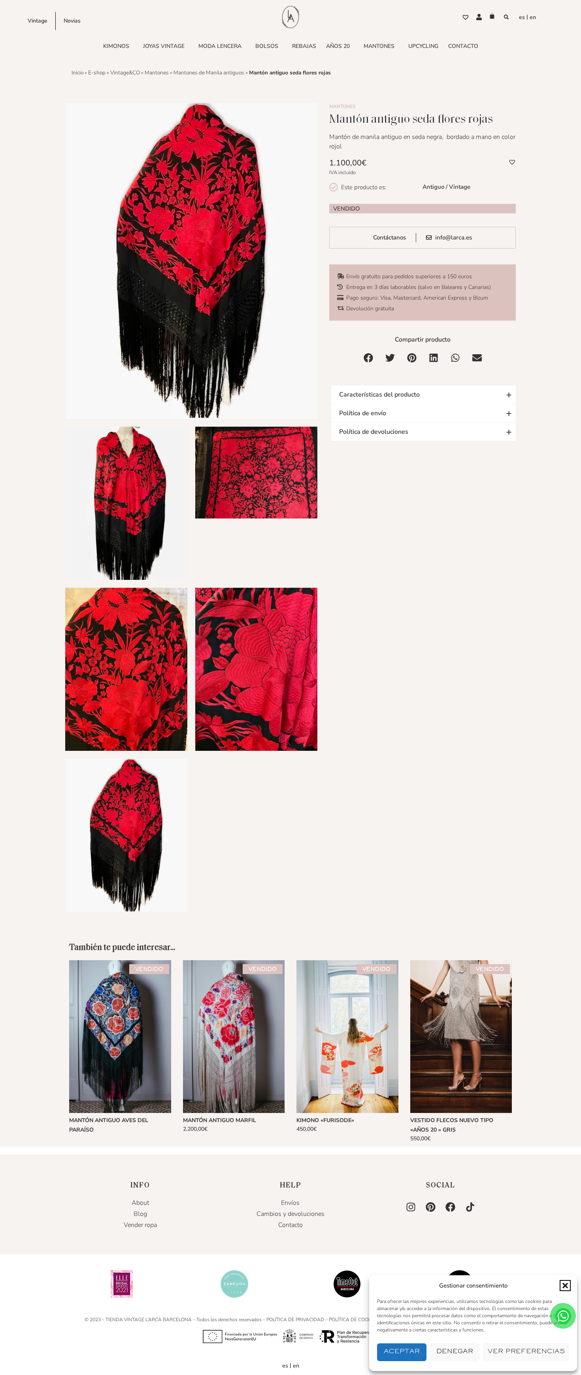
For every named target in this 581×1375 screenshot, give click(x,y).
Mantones (379, 46)
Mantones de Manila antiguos (209, 72)
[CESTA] (492, 16)
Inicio (77, 72)
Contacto (463, 46)
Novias (72, 21)
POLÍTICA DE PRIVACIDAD (295, 1319)
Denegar (454, 1352)
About (140, 1202)
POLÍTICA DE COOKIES (353, 1319)
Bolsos (266, 46)
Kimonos (116, 46)
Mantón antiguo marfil (219, 1120)
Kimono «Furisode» (325, 1120)
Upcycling (423, 46)
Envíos (290, 1202)
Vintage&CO (125, 72)
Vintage (37, 21)
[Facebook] (450, 1207)
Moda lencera (219, 46)
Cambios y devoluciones (290, 1214)
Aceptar (402, 1352)
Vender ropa (140, 1225)
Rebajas (304, 46)
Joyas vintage (164, 46)
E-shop (97, 72)
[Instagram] (411, 1207)
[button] (565, 1286)
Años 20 (338, 46)
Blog (140, 1214)
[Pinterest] (431, 1207)
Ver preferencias (526, 1352)
